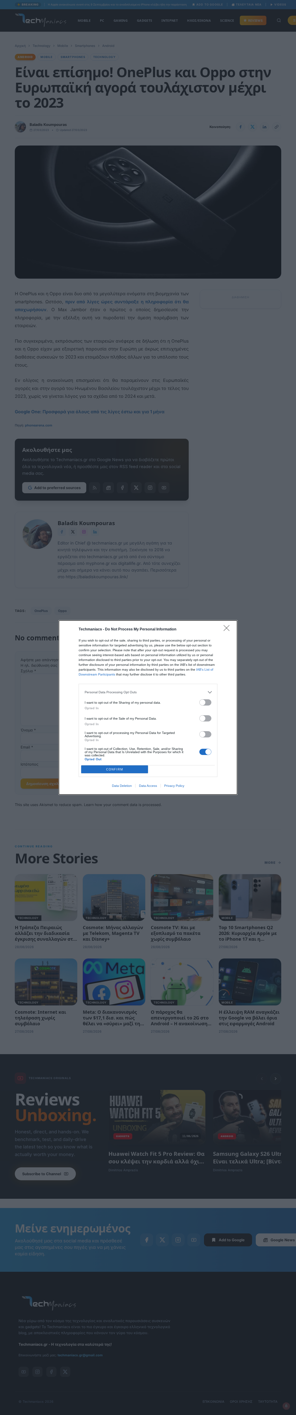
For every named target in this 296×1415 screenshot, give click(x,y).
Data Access (148, 786)
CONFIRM (114, 769)
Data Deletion (122, 786)
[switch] (205, 702)
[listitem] (148, 692)
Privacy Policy (174, 786)
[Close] (228, 629)
